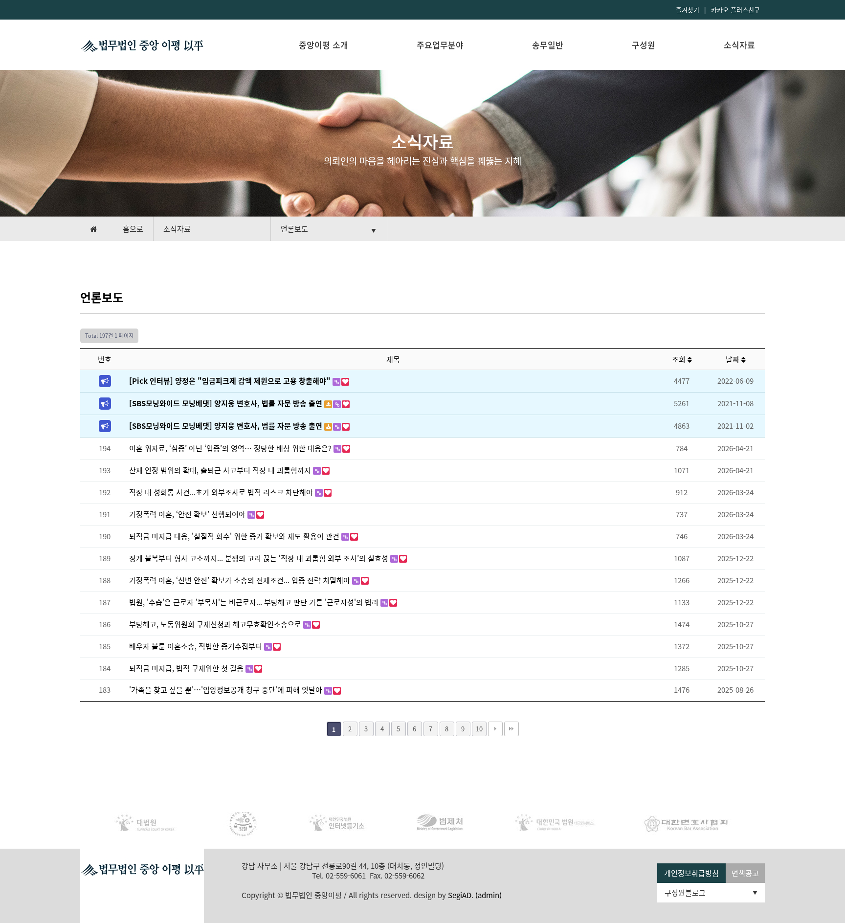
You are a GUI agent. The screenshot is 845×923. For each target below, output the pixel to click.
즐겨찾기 (687, 9)
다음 (495, 729)
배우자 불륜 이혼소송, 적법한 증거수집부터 (196, 646)
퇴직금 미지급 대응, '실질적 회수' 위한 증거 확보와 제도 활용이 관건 (235, 536)
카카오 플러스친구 (735, 9)
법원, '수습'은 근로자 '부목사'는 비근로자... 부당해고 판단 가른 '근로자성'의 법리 (254, 602)
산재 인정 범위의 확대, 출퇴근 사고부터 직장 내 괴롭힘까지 (221, 470)
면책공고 (745, 873)
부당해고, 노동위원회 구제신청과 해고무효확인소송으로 (216, 624)
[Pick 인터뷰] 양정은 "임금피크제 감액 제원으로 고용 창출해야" (231, 380)
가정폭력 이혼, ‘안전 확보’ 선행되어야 (188, 514)
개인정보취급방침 (691, 873)
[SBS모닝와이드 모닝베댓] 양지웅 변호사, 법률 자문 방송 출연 (226, 403)
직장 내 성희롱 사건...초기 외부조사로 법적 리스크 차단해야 (222, 492)
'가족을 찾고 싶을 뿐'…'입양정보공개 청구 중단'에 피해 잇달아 (226, 689)
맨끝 (511, 729)
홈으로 (133, 228)
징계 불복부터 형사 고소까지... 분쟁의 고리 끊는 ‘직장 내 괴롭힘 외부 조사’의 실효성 (259, 558)
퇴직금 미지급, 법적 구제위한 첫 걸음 (187, 668)
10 (479, 728)
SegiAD (459, 895)
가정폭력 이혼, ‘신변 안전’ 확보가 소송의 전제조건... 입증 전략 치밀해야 (240, 580)
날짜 (733, 359)
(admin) (488, 895)
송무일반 (547, 45)
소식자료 (739, 45)
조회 (680, 359)
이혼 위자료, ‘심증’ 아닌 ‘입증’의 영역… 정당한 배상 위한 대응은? (231, 448)
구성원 (643, 45)
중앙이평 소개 (323, 45)
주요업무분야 (440, 45)
